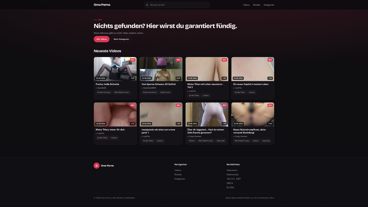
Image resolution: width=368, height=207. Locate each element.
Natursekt (221, 141)
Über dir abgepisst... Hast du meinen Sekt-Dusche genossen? (205, 131)
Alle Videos (101, 39)
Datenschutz (232, 174)
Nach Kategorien (121, 39)
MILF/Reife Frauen (122, 92)
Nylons (255, 141)
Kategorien (269, 4)
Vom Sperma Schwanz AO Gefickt (159, 84)
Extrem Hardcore (149, 92)
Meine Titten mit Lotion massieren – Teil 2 (205, 86)
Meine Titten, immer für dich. (110, 129)
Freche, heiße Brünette (107, 84)
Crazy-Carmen (195, 136)
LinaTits (192, 91)
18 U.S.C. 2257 (234, 178)
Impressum (232, 170)
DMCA (230, 183)
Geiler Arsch (165, 92)
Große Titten (194, 95)
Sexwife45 (101, 88)
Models (256, 4)
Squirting (266, 141)
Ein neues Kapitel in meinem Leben (251, 84)
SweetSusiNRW (149, 88)
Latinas (206, 95)
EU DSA (230, 187)
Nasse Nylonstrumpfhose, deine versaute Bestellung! (249, 131)
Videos (246, 4)
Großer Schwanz (104, 92)
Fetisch (192, 141)
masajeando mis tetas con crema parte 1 (158, 131)
